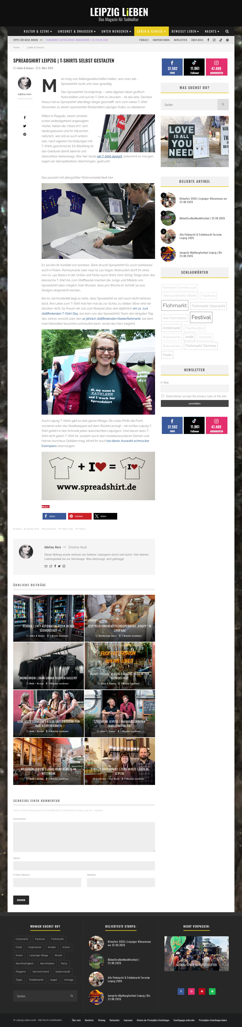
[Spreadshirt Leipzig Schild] (98, 476)
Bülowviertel (171, 337)
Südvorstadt (63, 971)
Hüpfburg (208, 295)
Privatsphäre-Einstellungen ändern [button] (213, 1020)
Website (91, 875)
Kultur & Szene (36, 31)
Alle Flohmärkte (175, 318)
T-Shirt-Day (66, 529)
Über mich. (197, 39)
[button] (54, 516)
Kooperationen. (161, 39)
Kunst (19, 955)
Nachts (211, 31)
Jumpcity (205, 337)
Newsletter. (181, 39)
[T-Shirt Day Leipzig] (98, 372)
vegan (53, 980)
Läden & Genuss (150, 31)
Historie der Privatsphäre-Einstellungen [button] (153, 1020)
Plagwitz (21, 971)
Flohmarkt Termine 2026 (179, 287)
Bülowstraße (172, 346)
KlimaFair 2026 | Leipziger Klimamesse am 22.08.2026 (203, 200)
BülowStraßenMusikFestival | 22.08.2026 (202, 218)
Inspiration (34, 947)
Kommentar (20, 819)
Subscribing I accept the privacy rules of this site (195, 396)
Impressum (128, 1020)
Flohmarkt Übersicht (208, 306)
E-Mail (165, 382)
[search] (223, 104)
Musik (58, 955)
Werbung (101, 1020)
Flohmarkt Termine (200, 346)
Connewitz (22, 939)
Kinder (52, 947)
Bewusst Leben (184, 31)
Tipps (19, 980)
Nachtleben (47, 963)
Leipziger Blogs (38, 955)
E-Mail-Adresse (22, 875)
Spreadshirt (49, 529)
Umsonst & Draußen (75, 31)
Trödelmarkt (36, 980)
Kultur (66, 947)
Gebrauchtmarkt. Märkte (180, 295)
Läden (18, 529)
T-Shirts (81, 529)
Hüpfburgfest (194, 328)
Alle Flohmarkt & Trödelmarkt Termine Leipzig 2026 (201, 236)
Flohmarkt (175, 305)
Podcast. (144, 39)
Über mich (76, 1020)
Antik (189, 337)
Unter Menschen (115, 31)
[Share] (24, 117)
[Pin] (24, 134)
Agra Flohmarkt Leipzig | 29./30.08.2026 (69, 39)
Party (64, 963)
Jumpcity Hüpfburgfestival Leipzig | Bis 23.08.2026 (201, 254)
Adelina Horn (24, 94)
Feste (167, 355)
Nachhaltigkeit (25, 963)
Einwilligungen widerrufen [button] (184, 1020)
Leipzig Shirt (32, 529)
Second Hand (41, 971)
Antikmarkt (172, 328)
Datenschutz (114, 1020)
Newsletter (89, 1020)
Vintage (69, 980)
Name (17, 858)
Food (19, 947)
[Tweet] (24, 126)
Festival (201, 317)
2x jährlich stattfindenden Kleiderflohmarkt (111, 318)
